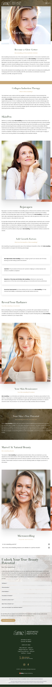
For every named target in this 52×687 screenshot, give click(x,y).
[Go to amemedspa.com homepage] (14, 3)
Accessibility (23, 679)
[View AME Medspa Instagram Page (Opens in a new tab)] (24, 665)
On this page (25, 82)
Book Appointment (7, 620)
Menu (49, 3)
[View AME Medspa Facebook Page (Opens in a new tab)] (28, 665)
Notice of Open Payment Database (35, 679)
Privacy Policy (30, 615)
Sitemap (11, 679)
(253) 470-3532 (45, 620)
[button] (46, 3)
